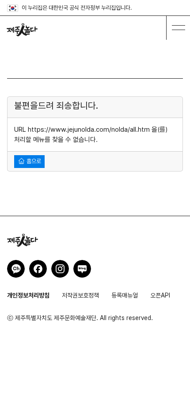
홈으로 (33, 161)
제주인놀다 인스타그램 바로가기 (60, 269)
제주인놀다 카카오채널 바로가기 (16, 269)
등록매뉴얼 (124, 295)
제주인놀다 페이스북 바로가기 (38, 269)
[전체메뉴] (178, 28)
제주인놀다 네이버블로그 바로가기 (82, 269)
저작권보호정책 (80, 295)
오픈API (160, 295)
